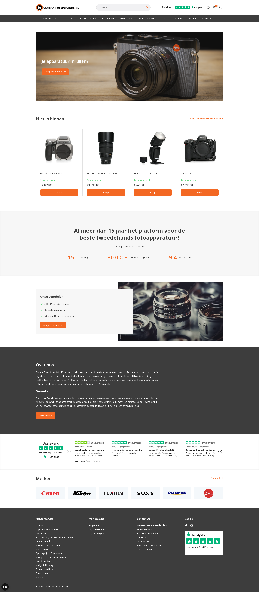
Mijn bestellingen (97, 529)
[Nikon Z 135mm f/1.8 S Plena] (106, 148)
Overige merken (147, 18)
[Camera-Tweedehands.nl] (63, 7)
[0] (213, 7)
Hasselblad (127, 18)
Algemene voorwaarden (47, 529)
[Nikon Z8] (200, 148)
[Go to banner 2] (129, 66)
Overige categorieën (199, 18)
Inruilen (39, 577)
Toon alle (216, 478)
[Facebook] (186, 525)
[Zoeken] (147, 7)
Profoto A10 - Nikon (145, 173)
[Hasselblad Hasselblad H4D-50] (59, 148)
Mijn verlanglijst (96, 533)
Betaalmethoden (44, 541)
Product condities (44, 569)
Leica (93, 18)
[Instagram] (191, 525)
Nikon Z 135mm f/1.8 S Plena (103, 173)
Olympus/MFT (108, 18)
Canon (47, 18)
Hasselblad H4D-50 (51, 173)
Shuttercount (42, 573)
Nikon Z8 (186, 173)
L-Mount (166, 18)
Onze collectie (45, 415)
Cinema (179, 18)
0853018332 (143, 541)
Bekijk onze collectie (53, 325)
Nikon (58, 18)
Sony (69, 18)
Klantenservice (43, 549)
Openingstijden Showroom (49, 553)
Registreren (94, 525)
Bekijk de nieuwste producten (205, 118)
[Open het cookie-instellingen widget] (5, 587)
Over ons (40, 525)
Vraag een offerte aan (55, 71)
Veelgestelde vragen (45, 565)
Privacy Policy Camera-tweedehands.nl (54, 537)
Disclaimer (41, 533)
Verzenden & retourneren (48, 545)
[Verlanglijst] (208, 7)
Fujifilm (81, 18)
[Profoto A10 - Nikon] (153, 148)
